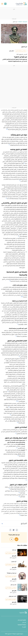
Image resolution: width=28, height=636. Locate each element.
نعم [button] (16, 539)
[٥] (6, 198)
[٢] (6, 129)
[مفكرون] (21, 3)
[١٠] (19, 356)
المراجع (24, 523)
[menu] (2, 4)
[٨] (22, 296)
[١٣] (9, 407)
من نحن (24, 622)
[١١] (17, 401)
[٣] (9, 145)
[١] (7, 129)
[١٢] (16, 401)
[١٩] (19, 515)
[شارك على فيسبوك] (10, 530)
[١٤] (10, 415)
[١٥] (17, 422)
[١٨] (26, 480)
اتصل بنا (24, 627)
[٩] (16, 336)
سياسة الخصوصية (22, 625)
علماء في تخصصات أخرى (21, 51)
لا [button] (11, 539)
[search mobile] (5, 4)
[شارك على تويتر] (14, 530)
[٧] (9, 281)
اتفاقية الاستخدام (22, 620)
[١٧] (18, 455)
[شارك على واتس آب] (17, 530)
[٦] (18, 236)
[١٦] (17, 448)
